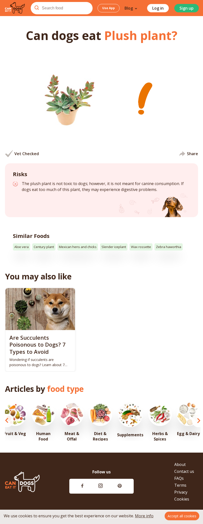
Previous (7, 420)
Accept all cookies (182, 516)
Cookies (181, 499)
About (180, 464)
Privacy (180, 492)
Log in (158, 8)
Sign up (186, 8)
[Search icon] (36, 8)
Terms (180, 485)
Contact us (184, 471)
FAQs (179, 478)
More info (144, 516)
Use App (108, 8)
